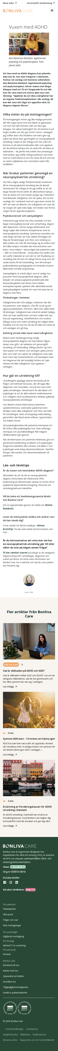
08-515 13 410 (18, 866)
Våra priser (8, 914)
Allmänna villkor (10, 1040)
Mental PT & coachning (14, 945)
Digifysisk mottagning (13, 936)
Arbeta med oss (10, 970)
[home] (18, 10)
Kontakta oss (9, 981)
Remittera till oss (11, 965)
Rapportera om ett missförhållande (37, 1040)
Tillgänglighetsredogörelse (15, 987)
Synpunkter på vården (13, 976)
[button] (52, 11)
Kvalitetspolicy (39, 1034)
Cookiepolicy (32, 1029)
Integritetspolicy (10, 1034)
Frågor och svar (10, 919)
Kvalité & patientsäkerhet (15, 992)
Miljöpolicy (25, 1034)
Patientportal (9, 908)
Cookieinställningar (14, 1029)
